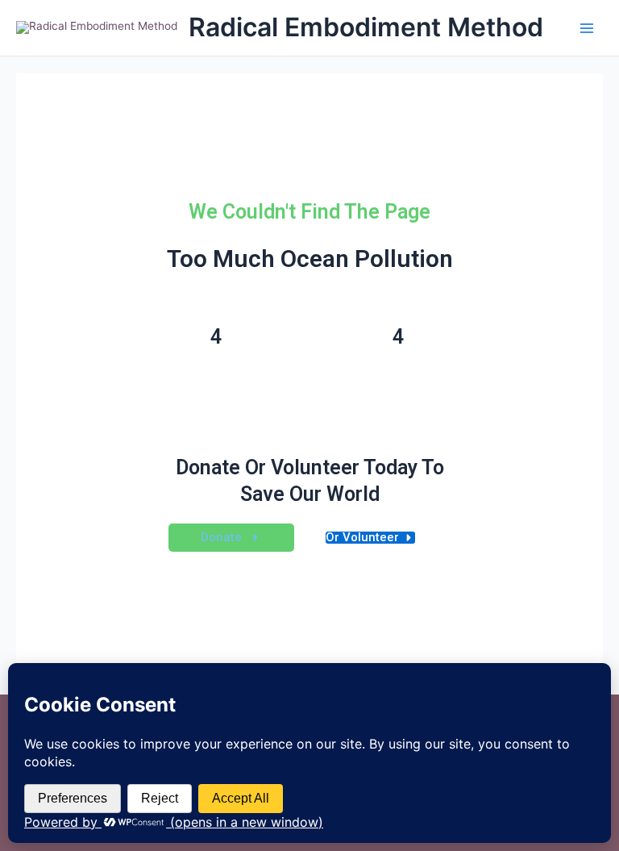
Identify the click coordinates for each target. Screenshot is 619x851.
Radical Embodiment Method (366, 27)
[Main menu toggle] (587, 27)
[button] (231, 538)
